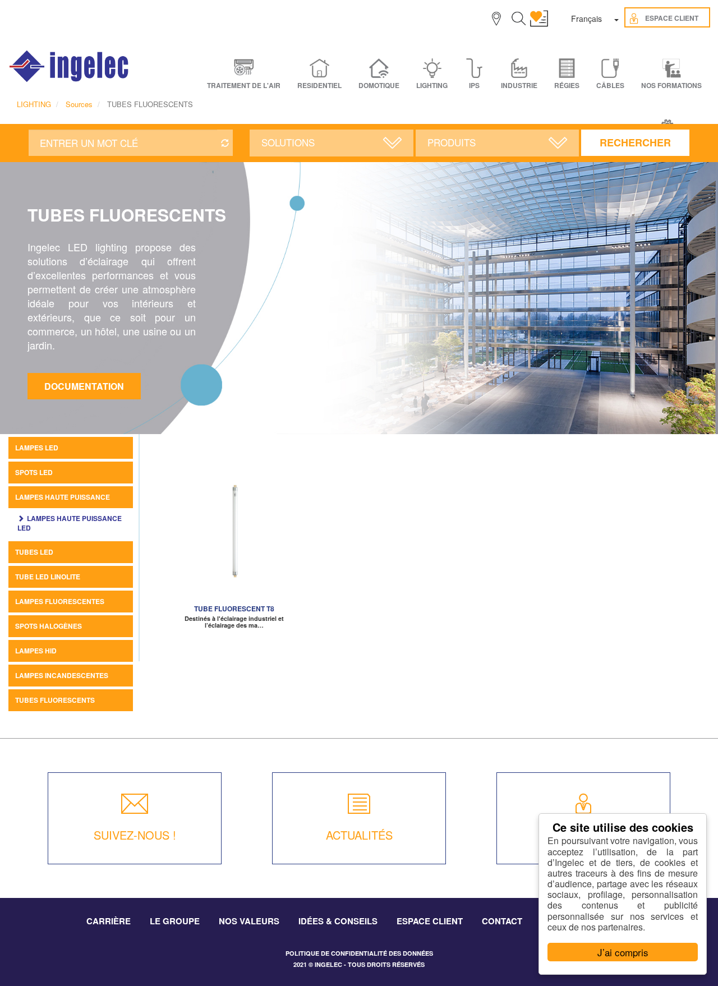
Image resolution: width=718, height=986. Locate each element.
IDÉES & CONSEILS (338, 921)
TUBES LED (34, 552)
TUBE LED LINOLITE (47, 577)
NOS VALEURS (249, 921)
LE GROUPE (175, 921)
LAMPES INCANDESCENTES (61, 675)
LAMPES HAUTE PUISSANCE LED (69, 523)
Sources (79, 104)
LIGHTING (34, 104)
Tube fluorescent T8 (234, 608)
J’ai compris (622, 952)
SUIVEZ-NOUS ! (135, 835)
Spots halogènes (48, 626)
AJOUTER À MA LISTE (234, 526)
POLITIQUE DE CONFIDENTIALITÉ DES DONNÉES (359, 953)
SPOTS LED (34, 472)
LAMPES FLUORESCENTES (59, 601)
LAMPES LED (36, 448)
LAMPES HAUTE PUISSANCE (62, 497)
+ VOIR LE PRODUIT (234, 543)
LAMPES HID (36, 651)
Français (586, 18)
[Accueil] (69, 66)
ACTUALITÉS (359, 835)
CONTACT (502, 921)
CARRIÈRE (108, 921)
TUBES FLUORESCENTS (55, 700)
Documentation (84, 386)
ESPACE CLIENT (430, 921)
